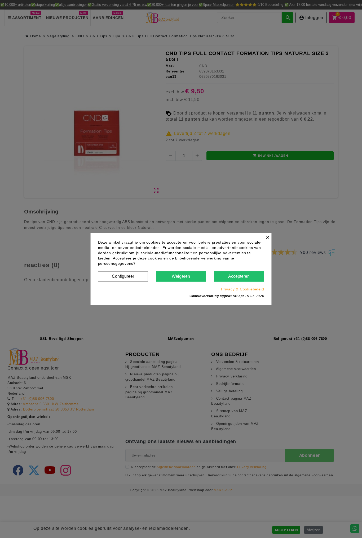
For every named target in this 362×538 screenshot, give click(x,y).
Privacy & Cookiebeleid (242, 289)
